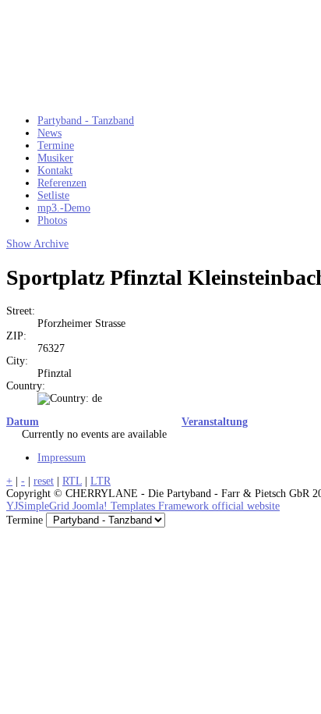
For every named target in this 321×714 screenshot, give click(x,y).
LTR (100, 481)
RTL (72, 481)
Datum (22, 422)
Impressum (61, 458)
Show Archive (37, 244)
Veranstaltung (215, 422)
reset (44, 481)
